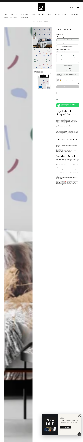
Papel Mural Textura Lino (67, 39)
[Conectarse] (73, 7)
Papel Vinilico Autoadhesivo (67, 43)
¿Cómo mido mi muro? (63, 51)
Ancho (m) (61, 57)
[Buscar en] (70, 7)
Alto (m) (73, 57)
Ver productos (65, 427)
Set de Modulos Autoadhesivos (67, 46)
